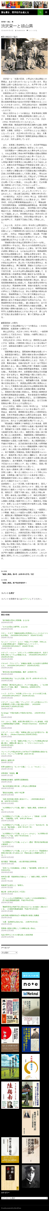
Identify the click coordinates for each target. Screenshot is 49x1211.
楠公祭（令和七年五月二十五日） (13, 892)
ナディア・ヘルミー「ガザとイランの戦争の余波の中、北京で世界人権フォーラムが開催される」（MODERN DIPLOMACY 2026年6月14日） (25, 655)
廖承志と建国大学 (8, 760)
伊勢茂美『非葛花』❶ (9, 773)
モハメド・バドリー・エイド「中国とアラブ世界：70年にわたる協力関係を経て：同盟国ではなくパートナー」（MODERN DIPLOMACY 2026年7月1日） (23, 644)
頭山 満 (10, 22)
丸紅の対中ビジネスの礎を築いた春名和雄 (17, 935)
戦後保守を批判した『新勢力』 (12, 885)
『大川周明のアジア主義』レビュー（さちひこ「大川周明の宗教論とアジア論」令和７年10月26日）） (24, 834)
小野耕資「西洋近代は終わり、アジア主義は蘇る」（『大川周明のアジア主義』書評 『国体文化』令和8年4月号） (24, 686)
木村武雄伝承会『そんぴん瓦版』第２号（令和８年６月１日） (24, 678)
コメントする (33, 30)
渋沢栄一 (4, 22)
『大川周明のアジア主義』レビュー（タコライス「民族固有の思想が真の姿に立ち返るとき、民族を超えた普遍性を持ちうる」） (24, 853)
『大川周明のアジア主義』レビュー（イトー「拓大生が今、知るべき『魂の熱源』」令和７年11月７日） (24, 826)
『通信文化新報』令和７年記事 (12, 793)
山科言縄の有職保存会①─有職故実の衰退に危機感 (20, 915)
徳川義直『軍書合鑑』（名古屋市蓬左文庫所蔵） (19, 861)
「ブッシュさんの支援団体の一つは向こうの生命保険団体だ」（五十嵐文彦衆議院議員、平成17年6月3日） (24, 899)
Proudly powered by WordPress (11, 1208)
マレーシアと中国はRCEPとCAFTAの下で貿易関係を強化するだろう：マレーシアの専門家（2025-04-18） (24, 753)
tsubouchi (21, 30)
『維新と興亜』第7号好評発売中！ (14, 581)
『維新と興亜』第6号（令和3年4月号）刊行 (17, 572)
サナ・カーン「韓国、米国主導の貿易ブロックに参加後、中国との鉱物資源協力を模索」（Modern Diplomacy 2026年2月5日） (24, 723)
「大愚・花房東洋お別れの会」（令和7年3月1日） (20, 922)
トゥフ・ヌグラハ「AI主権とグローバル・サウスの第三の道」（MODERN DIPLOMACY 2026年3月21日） (24, 694)
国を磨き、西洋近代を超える (15, 12)
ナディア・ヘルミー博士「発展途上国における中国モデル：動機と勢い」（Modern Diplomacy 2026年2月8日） (24, 733)
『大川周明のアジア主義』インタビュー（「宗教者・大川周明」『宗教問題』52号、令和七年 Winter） (23, 817)
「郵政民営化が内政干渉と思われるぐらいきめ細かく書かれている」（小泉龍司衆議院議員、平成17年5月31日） (24, 908)
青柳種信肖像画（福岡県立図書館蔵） (15, 780)
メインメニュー (46, 12)
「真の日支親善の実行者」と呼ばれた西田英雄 (18, 786)
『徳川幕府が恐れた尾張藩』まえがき (15, 620)
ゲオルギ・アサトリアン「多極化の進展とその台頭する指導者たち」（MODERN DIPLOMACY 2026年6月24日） (24, 664)
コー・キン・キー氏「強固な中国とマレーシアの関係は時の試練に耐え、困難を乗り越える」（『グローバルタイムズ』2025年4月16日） (24, 743)
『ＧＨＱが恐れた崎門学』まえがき (14, 627)
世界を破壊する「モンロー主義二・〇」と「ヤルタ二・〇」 (23, 767)
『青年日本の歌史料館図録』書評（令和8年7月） (19, 672)
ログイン (26, 599)
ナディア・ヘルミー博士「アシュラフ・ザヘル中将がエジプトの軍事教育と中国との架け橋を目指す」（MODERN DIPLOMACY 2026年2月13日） (24, 704)
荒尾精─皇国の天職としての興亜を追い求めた (18, 928)
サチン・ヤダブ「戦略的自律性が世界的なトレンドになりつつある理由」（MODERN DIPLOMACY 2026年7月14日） (24, 634)
